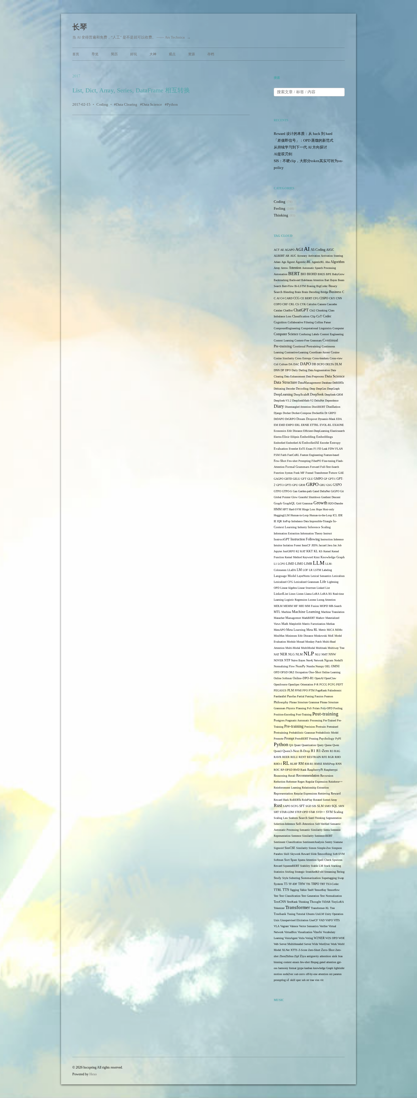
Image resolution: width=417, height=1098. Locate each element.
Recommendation (307, 776)
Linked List (323, 587)
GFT (303, 478)
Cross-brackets (320, 358)
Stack (327, 865)
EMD (282, 424)
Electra (277, 436)
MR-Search (335, 606)
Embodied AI (293, 442)
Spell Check (324, 859)
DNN (277, 370)
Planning (301, 708)
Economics (280, 430)
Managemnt (293, 617)
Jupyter (278, 551)
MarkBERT (308, 617)
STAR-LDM (287, 812)
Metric (322, 629)
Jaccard (323, 545)
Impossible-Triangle (320, 521)
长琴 (79, 27)
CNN (339, 298)
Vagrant (284, 926)
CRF (285, 304)
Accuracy (302, 255)
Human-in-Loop (299, 515)
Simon (312, 847)
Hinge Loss (308, 509)
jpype (300, 968)
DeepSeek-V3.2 (282, 400)
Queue (328, 745)
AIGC (330, 249)
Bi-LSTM (300, 286)
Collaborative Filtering (301, 322)
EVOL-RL (326, 424)
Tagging (294, 889)
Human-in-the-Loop (320, 515)
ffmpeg (315, 962)
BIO (303, 274)
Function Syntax (283, 472)
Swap (341, 878)
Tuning (291, 914)
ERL (297, 424)
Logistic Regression (296, 599)
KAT (303, 551)
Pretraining (281, 732)
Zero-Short (314, 950)
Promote (278, 738)
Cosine (335, 352)
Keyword (308, 557)
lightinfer (339, 968)
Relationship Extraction (315, 787)
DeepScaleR (301, 394)
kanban (308, 968)
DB (314, 364)
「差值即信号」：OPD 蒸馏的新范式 (303, 140)
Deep (312, 388)
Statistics (279, 871)
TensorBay (320, 889)
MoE (331, 635)
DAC (296, 364)
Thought (315, 901)
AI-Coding (318, 250)
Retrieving (324, 793)
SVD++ (320, 812)
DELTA (329, 364)
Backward (294, 280)
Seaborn (293, 817)
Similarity (302, 847)
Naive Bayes (298, 660)
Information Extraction (287, 533)
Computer (338, 328)
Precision (309, 726)
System (278, 883)
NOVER (278, 660)
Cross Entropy (303, 358)
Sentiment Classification (288, 842)
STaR (312, 812)
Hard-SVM (295, 509)
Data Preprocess (315, 376)
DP (282, 370)
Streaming (330, 871)
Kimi (317, 557)
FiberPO (316, 460)
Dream (300, 418)
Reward (336, 793)
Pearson (328, 696)
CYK (303, 304)
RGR (331, 757)
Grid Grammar (304, 503)
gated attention (327, 962)
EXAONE (338, 424)
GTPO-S (287, 491)
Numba (310, 666)
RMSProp (329, 763)
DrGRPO (290, 418)
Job (340, 545)
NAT (276, 654)
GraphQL (289, 503)
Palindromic (335, 690)
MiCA (330, 629)
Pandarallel (280, 696)
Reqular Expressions (305, 793)
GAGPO (278, 478)
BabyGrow (338, 274)
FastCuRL (293, 454)
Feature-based (331, 454)
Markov (320, 617)
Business (335, 292)
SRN (341, 806)
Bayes (333, 280)
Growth (320, 502)
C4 (282, 298)
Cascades (332, 304)
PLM (290, 690)
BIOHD (312, 274)
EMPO (290, 424)
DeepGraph (333, 388)
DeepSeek (317, 394)
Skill (286, 853)
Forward (314, 466)
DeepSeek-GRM (334, 394)
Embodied (279, 442)
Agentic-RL (303, 262)
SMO (328, 806)
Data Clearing (126, 104)
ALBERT (279, 255)
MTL (277, 611)
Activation (314, 255)
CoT (319, 316)
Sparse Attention (307, 859)
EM (276, 424)
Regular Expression (317, 781)
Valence (294, 926)
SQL (335, 806)
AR (287, 255)
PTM (312, 690)
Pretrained (332, 726)
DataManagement (309, 382)
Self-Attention (305, 823)
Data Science (152, 104)
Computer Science (286, 334)
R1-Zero (322, 751)
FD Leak (322, 448)
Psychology (326, 738)
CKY (332, 298)
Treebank (280, 914)
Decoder (290, 388)
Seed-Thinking (316, 817)
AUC (293, 255)
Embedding (307, 436)
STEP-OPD (301, 812)
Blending (288, 292)
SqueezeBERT (291, 865)
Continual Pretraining (307, 346)
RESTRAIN (314, 757)
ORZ (291, 672)
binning (278, 962)
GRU (322, 485)
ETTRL (314, 424)
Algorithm (337, 262)
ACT (276, 249)
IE (275, 521)
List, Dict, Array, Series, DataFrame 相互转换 (131, 90)
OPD (276, 672)
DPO (288, 370)
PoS (309, 708)
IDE (340, 515)
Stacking (336, 865)
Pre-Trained (329, 720)
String (341, 871)
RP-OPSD (286, 769)
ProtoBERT (301, 738)
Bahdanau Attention (312, 280)
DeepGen (321, 388)
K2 (297, 551)
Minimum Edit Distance (299, 635)
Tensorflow (333, 889)
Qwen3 (278, 751)
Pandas (291, 696)
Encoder (324, 442)
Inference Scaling (319, 527)
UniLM (319, 914)
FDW (331, 448)
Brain (298, 292)
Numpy (319, 666)
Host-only (328, 509)
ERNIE (305, 424)
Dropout (311, 418)
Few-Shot (280, 460)
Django (278, 413)
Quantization (309, 745)
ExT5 (302, 448)
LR (311, 570)
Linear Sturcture (307, 587)
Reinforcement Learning (287, 787)
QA (291, 745)
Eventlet (293, 448)
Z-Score (302, 950)
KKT (309, 551)
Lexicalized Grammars (306, 581)
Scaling (338, 812)
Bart (327, 280)
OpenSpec (294, 684)
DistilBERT (318, 406)
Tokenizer (279, 908)
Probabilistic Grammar (302, 732)
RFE (324, 757)
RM (301, 764)
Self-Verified (322, 823)
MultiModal (308, 647)
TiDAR (326, 901)
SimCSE (290, 847)
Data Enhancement (294, 376)
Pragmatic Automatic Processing (303, 720)
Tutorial (300, 914)
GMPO (318, 478)
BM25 (321, 274)
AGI (299, 249)
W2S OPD (331, 938)
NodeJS (338, 660)
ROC (277, 769)
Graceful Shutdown (309, 497)
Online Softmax (283, 678)
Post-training (325, 714)
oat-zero (299, 974)
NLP (309, 654)
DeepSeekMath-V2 (302, 400)
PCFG (331, 684)
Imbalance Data (300, 521)
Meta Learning (296, 629)
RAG (337, 751)
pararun (337, 974)
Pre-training (294, 726)
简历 (114, 54)
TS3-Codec (332, 883)
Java (329, 545)
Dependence (331, 400)
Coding (102, 104)
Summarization (311, 878)
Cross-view (336, 358)
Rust (278, 805)
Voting (309, 938)
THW (301, 883)
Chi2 (312, 310)
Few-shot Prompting (299, 460)
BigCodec (322, 286)
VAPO (329, 920)
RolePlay (307, 799)
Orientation (306, 684)
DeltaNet (319, 400)
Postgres (279, 720)
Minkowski (320, 635)
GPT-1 (332, 478)
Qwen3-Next (291, 751)
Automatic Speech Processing (319, 267)
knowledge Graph (323, 968)
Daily (295, 370)
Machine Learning (306, 611)
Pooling (337, 708)
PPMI (298, 690)
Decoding (302, 388)
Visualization (305, 932)
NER (283, 654)
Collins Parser (323, 322)
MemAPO (279, 629)
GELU (296, 478)
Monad (300, 641)
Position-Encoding (284, 714)
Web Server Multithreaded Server (292, 944)
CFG (316, 298)
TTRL (278, 889)
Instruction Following (305, 539)
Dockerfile (318, 413)
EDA (339, 418)
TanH (310, 889)
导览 (95, 54)
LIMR (308, 563)
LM (299, 570)
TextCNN (280, 901)
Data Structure (285, 382)
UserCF (313, 920)
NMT (324, 654)
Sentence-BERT (323, 835)
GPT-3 (280, 485)
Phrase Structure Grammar (304, 702)
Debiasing (279, 388)
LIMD (290, 563)
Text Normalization (331, 895)
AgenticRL (318, 262)
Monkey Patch (313, 641)
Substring (294, 878)
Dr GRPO (330, 413)
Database (327, 382)
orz (330, 974)
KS (321, 551)
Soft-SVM (339, 853)
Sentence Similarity (302, 835)
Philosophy (281, 702)
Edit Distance (294, 430)
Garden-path (305, 491)
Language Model (285, 575)
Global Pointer (282, 497)
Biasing (311, 286)
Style (285, 878)
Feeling (279, 208)
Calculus (312, 304)
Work (334, 944)
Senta (326, 829)
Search (303, 817)
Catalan (278, 310)
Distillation (333, 406)
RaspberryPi (315, 769)
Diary (279, 406)
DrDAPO (279, 418)
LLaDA (291, 570)
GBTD (288, 478)
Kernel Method (293, 557)
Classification (300, 316)
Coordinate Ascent (319, 352)
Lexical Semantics (321, 575)
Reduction (279, 781)
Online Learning (331, 672)
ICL (335, 515)
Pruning (313, 738)
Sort (287, 859)
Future (333, 472)
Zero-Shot (327, 950)
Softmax (278, 859)
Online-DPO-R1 (303, 678)
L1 (275, 563)
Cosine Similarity (284, 358)
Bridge (324, 292)
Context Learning (284, 340)
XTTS (294, 950)
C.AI (276, 298)
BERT (294, 273)
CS (297, 304)
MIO (301, 606)
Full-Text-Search (329, 466)
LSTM (317, 570)
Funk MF (299, 472)
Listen (300, 593)
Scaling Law (281, 817)
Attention (295, 268)
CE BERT (306, 298)
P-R (316, 684)
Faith (284, 454)
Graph (278, 503)
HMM (278, 509)
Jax (335, 545)
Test (276, 895)
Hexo (93, 1074)
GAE (341, 472)
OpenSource (280, 684)
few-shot (305, 962)
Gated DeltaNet (321, 491)
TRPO (315, 883)
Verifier (323, 926)
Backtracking (281, 280)
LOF (305, 570)
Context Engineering (332, 334)
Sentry (328, 842)
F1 (315, 448)
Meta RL (312, 629)
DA (290, 364)
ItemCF (306, 545)
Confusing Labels (309, 334)
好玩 (133, 54)
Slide (314, 853)
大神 (152, 54)
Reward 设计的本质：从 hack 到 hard (303, 133)
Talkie (303, 889)
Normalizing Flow (284, 666)
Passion (319, 696)
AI (307, 249)
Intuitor (278, 545)
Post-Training (303, 714)
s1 (288, 980)
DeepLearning (283, 394)
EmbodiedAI (310, 442)
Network (318, 660)
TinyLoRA (337, 901)
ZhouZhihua (286, 956)
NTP (287, 660)
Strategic (300, 871)
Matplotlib (295, 623)
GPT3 (288, 485)
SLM (320, 806)
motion (278, 974)
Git (342, 491)
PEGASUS (280, 690)
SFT (302, 806)
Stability (305, 865)
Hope (319, 509)
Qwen (335, 745)
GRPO (312, 484)
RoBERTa (295, 799)
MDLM (278, 606)
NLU (318, 654)
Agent (291, 262)
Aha (327, 262)
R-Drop (305, 751)
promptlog (280, 980)
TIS (308, 883)
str (307, 980)
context (287, 962)
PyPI (338, 738)
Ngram (328, 660)
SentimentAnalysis (313, 842)
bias (340, 956)
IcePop (286, 521)
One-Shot (315, 672)
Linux (292, 593)
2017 (76, 76)
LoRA (315, 593)
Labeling (327, 570)
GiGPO (335, 491)
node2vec (288, 974)
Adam (277, 262)
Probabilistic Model (327, 732)
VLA (276, 926)
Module (291, 641)
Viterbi (317, 932)
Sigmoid (279, 847)
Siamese (338, 842)
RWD (296, 769)
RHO (338, 757)
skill (292, 980)
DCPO (321, 364)
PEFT (339, 684)
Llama (307, 593)
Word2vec (324, 944)
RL (286, 763)
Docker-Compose (301, 413)
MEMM (288, 606)
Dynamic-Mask (326, 418)
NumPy (301, 666)
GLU (310, 478)
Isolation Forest (292, 545)
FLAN (339, 448)
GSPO (337, 485)
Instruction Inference (332, 539)
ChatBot (288, 310)
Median (330, 623)
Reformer (291, 781)
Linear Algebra (288, 587)
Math (284, 623)
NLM (299, 654)
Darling (303, 370)
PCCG (323, 684)
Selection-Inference (284, 823)
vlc (322, 980)
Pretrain (321, 726)
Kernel (327, 551)
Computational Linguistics (316, 328)
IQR (279, 521)
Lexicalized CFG (283, 581)
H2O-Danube (335, 503)
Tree (332, 908)
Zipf (296, 956)
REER (286, 757)
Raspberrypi (331, 769)
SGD (308, 806)
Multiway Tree (336, 647)
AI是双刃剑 (283, 154)
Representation (283, 793)
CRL (291, 304)
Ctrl (276, 364)
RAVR (277, 757)
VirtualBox (290, 932)
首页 (75, 54)
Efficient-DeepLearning (316, 430)
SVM (329, 812)
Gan (295, 491)
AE (282, 249)
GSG (329, 485)
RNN (339, 763)
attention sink (328, 956)
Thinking (281, 215)
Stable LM (317, 865)
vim (317, 980)
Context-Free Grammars (308, 340)
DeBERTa (338, 382)
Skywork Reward (300, 853)
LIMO (299, 563)
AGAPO (289, 249)
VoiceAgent (291, 938)
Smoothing (324, 853)
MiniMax (279, 635)
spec (298, 980)
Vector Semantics (309, 926)
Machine (286, 611)
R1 (313, 751)
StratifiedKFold (314, 871)
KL (316, 551)
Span (293, 859)
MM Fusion (312, 606)
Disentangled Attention (298, 406)
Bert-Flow (288, 286)
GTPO (277, 491)
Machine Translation (332, 611)
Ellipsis (294, 436)
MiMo (338, 629)
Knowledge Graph (333, 557)
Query (320, 745)
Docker (287, 413)
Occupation (301, 672)
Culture (283, 364)
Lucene (312, 599)
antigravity (313, 956)
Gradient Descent (330, 497)
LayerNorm (303, 575)
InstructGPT (282, 539)
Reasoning (280, 775)
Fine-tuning (328, 460)
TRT (322, 883)
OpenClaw (330, 678)
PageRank (321, 690)
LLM (319, 563)
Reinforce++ (335, 781)
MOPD (324, 606)
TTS (286, 889)
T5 (286, 883)
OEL (327, 666)
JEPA (314, 545)
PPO (305, 690)
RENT (302, 757)
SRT (276, 812)
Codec (327, 316)
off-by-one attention (317, 974)
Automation (280, 274)
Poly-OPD (326, 708)
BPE (328, 274)
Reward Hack (281, 799)
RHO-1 (278, 763)
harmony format (287, 968)
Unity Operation (334, 914)
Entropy (335, 442)
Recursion (326, 775)
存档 (210, 54)
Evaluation (281, 448)
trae (312, 980)
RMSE (318, 763)
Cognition (280, 322)
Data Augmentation (319, 370)
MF (296, 606)
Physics (290, 708)
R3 (331, 751)
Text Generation (310, 895)
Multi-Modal (292, 647)
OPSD (284, 672)
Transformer (297, 907)
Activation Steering (332, 255)
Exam (309, 448)
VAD (322, 920)
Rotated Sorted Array (325, 799)
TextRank (292, 901)
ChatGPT (301, 310)
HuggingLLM (282, 515)
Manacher (279, 617)
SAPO (286, 806)
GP (325, 478)
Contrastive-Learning (296, 352)
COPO (277, 304)
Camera (321, 304)
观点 (172, 54)
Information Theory (311, 533)
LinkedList (281, 593)
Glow (294, 497)
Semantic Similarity (311, 829)
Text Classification (289, 895)
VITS (337, 920)
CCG (296, 298)
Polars (316, 708)
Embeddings (324, 436)
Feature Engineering (311, 454)
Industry (302, 527)
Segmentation (334, 817)
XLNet (286, 950)
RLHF (294, 763)
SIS (314, 806)
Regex (301, 781)
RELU (294, 757)
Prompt (289, 738)
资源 (191, 54)
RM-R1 (309, 763)
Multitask (321, 647)
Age (283, 262)
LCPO (281, 563)
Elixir (286, 436)
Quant (297, 745)
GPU (295, 485)
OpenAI (319, 678)
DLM (338, 364)
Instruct (327, 533)
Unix (276, 920)
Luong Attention (326, 599)
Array (277, 267)
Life (323, 582)
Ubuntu (310, 914)
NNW (332, 654)
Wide (315, 944)
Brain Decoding (311, 292)
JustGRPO (289, 551)
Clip (312, 316)
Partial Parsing (305, 696)
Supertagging (329, 878)
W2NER (319, 938)
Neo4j (309, 660)
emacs (295, 962)
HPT (285, 509)
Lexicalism (338, 575)
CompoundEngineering (287, 328)
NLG (291, 654)
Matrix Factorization (313, 623)
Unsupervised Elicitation (294, 920)
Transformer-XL (320, 908)
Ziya (303, 956)
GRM (302, 485)
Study (277, 878)
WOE (341, 938)
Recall (291, 775)
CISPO (323, 298)
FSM (277, 454)
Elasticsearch (337, 430)
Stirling (289, 871)
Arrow (284, 267)
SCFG (294, 806)
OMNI (335, 666)
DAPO (305, 364)
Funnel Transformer (317, 472)
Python (172, 104)
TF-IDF (292, 883)
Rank (303, 769)
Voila (301, 938)
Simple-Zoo (324, 847)
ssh (304, 980)
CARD (288, 298)
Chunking (321, 310)
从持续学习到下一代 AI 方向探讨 (300, 147)
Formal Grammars (297, 466)
